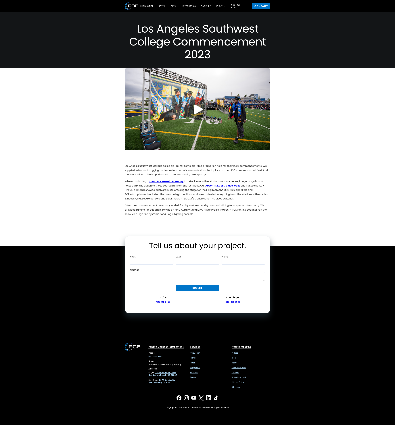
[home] (131, 6)
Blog (234, 358)
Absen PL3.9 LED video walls (222, 185)
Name (132, 256)
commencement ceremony (166, 181)
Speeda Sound (239, 377)
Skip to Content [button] (15, 4)
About (234, 363)
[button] (221, 6)
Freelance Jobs (239, 367)
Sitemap (236, 387)
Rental (162, 6)
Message (134, 270)
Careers (235, 372)
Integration (189, 6)
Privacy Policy (238, 382)
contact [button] (261, 6)
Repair (193, 377)
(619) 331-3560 (232, 302)
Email (178, 256)
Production (147, 6)
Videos (235, 353)
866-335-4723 (236, 6)
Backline (206, 6)
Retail (174, 6)
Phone (225, 256)
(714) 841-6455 (162, 302)
